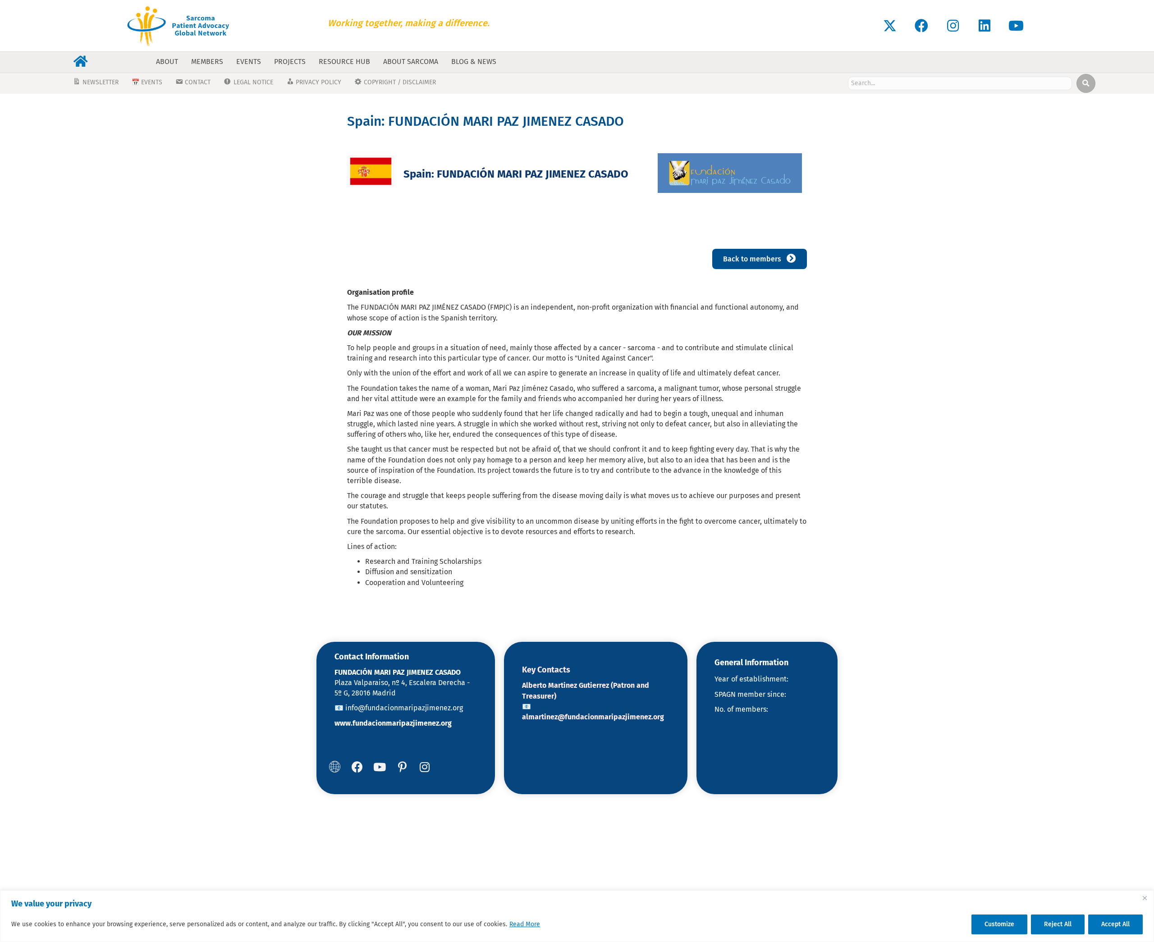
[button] (889, 25)
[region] (577, 916)
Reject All (1058, 924)
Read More (524, 924)
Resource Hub (344, 61)
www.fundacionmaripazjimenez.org (393, 723)
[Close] (1144, 897)
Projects (290, 61)
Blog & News (473, 61)
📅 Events (147, 82)
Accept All (1115, 924)
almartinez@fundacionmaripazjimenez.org (593, 717)
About (167, 61)
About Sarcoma (410, 61)
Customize (999, 924)
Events (248, 61)
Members (207, 61)
